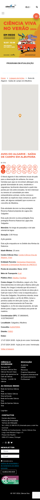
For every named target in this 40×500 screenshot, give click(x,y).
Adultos (16, 278)
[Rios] (35, 171)
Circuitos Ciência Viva (9, 370)
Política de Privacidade (10, 421)
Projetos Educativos (28, 372)
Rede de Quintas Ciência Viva (10, 404)
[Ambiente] (9, 167)
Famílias (23, 278)
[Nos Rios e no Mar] (3, 171)
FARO (10, 331)
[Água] (9, 171)
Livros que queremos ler (9, 374)
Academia (24, 365)
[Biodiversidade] (14, 167)
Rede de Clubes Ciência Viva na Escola (9, 395)
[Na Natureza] (3, 167)
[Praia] (30, 171)
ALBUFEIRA (15, 327)
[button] (20, 115)
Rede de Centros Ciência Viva (10, 390)
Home (3, 78)
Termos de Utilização (9, 423)
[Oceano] (25, 171)
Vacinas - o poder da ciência (8, 380)
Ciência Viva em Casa (8, 372)
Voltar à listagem (7, 349)
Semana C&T (5, 367)
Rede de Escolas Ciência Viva (10, 400)
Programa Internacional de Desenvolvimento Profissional (29, 377)
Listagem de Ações (16, 78)
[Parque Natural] (30, 167)
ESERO (23, 367)
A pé (20, 273)
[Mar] (19, 171)
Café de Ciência (6, 377)
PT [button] (28, 7)
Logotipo (4, 411)
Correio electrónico (9, 418)
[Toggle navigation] (3, 13)
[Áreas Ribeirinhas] (14, 171)
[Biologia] (19, 167)
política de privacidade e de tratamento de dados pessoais (10, 466)
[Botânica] (25, 167)
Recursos (24, 370)
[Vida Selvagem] (35, 167)
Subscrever (8, 472)
